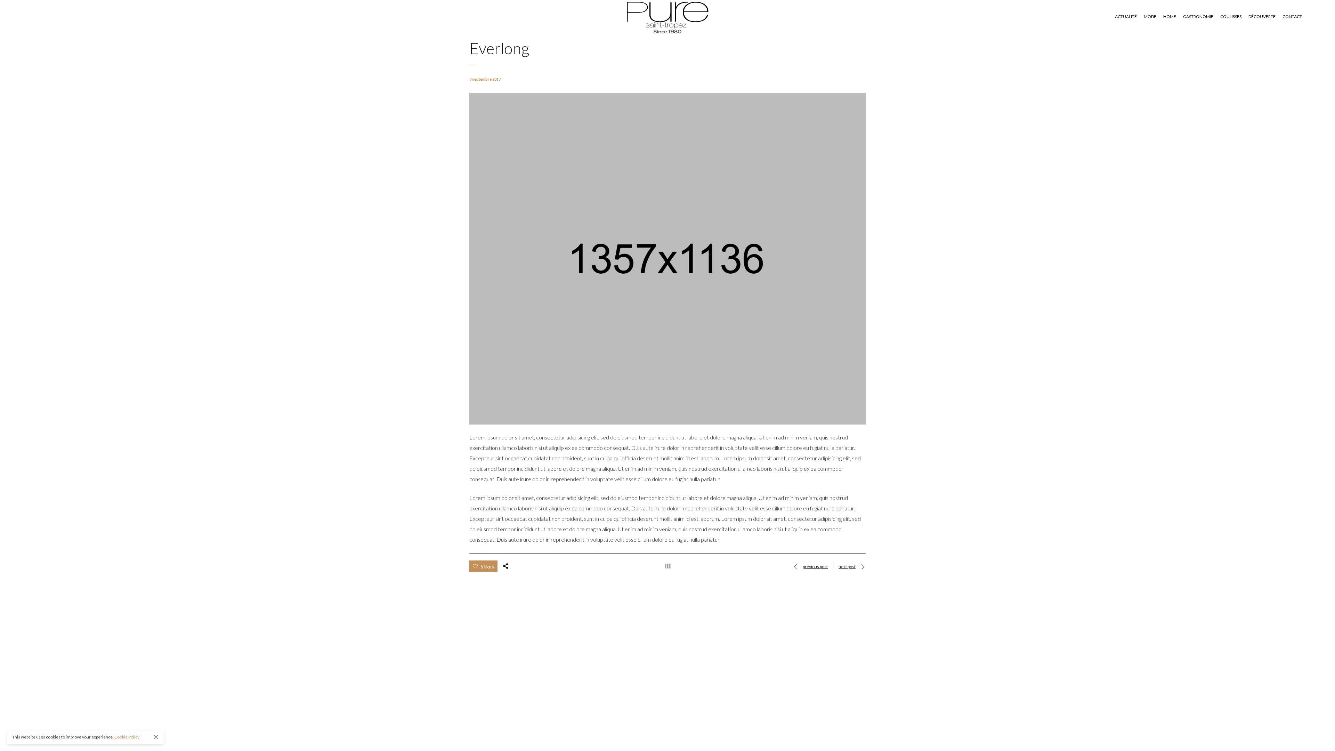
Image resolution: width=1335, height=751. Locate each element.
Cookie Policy (126, 737)
